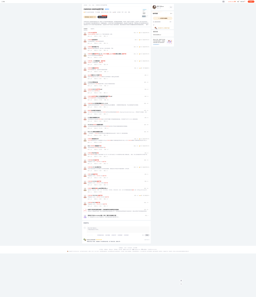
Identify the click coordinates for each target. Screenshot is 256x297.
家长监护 (122, 251)
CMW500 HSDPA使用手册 (94, 9)
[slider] (90, 235)
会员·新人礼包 (231, 1)
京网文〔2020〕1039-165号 (93, 251)
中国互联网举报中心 (135, 251)
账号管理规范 (149, 251)
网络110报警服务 (128, 251)
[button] (147, 24)
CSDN (125, 247)
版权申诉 (107, 9)
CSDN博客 (135, 247)
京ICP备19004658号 (84, 251)
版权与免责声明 (155, 251)
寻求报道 (116, 249)
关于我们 (101, 249)
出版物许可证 (165, 251)
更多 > (171, 13)
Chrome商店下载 (143, 251)
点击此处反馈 (156, 44)
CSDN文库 (129, 247)
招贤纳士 (106, 249)
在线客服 (145, 249)
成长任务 (242, 1)
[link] (85, 5)
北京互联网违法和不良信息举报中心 (114, 251)
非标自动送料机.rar (157, 34)
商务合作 (111, 249)
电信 (93, 5)
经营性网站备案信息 (103, 251)
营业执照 (170, 251)
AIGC (126, 12)
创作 (251, 1)
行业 (90, 5)
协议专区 (120, 249)
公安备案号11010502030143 (73, 251)
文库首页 (85, 5)
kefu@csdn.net (137, 249)
